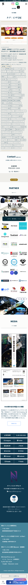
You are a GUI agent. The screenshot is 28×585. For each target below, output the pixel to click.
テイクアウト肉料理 (6, 105)
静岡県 (7, 68)
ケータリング (16, 71)
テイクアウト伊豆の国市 (7, 95)
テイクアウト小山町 (6, 90)
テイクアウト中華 (15, 108)
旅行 (7, 129)
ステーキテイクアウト (7, 145)
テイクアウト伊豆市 (19, 95)
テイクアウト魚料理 (17, 105)
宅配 (13, 74)
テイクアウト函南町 (17, 97)
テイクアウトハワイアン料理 (18, 119)
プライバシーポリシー (14, 509)
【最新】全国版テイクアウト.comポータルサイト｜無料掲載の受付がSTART (13, 50)
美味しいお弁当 (5, 103)
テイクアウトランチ (6, 124)
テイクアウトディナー (18, 121)
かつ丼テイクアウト (6, 148)
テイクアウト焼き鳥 (17, 116)
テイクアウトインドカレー (8, 111)
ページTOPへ (14, 180)
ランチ (23, 68)
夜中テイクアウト (6, 127)
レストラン (4, 74)
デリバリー (17, 74)
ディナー (4, 71)
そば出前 (15, 137)
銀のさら (18, 140)
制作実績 (8, 66)
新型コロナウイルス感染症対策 (18, 127)
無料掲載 (10, 100)
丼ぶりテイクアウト (18, 145)
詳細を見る (14, 423)
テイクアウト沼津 (15, 82)
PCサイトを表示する (14, 576)
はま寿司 (23, 140)
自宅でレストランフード (19, 76)
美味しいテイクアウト (15, 103)
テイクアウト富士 (16, 90)
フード (23, 74)
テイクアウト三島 (6, 84)
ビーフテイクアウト (6, 132)
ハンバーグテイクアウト (14, 142)
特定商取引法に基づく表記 (14, 511)
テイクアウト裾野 (6, 87)
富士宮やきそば (19, 129)
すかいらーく (11, 140)
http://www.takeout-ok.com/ (9, 58)
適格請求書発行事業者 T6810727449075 (14, 507)
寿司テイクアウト (16, 134)
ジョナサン (4, 140)
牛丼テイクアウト (16, 148)
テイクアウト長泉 (6, 82)
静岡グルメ (4, 76)
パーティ (9, 71)
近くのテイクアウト (12, 79)
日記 (12, 68)
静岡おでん (12, 129)
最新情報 (3, 66)
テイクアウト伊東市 (6, 97)
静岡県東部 (4, 100)
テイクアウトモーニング (18, 124)
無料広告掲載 (17, 100)
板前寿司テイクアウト (7, 137)
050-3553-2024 (7, 561)
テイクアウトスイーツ (7, 121)
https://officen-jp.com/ (14, 491)
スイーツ (10, 76)
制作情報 (14, 12)
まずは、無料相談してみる (14, 219)
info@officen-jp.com (9, 557)
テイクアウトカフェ (6, 116)
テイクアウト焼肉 (6, 113)
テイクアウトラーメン (21, 111)
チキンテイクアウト (17, 132)
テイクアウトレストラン (17, 113)
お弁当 (21, 71)
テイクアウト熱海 (16, 92)
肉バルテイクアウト (6, 134)
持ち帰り (4, 79)
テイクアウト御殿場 (16, 87)
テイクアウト (17, 68)
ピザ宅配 (21, 137)
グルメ (3, 129)
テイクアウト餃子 (6, 119)
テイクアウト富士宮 (6, 92)
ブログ (3, 68)
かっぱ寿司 (4, 142)
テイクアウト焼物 (6, 108)
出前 (9, 74)
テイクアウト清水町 (16, 84)
